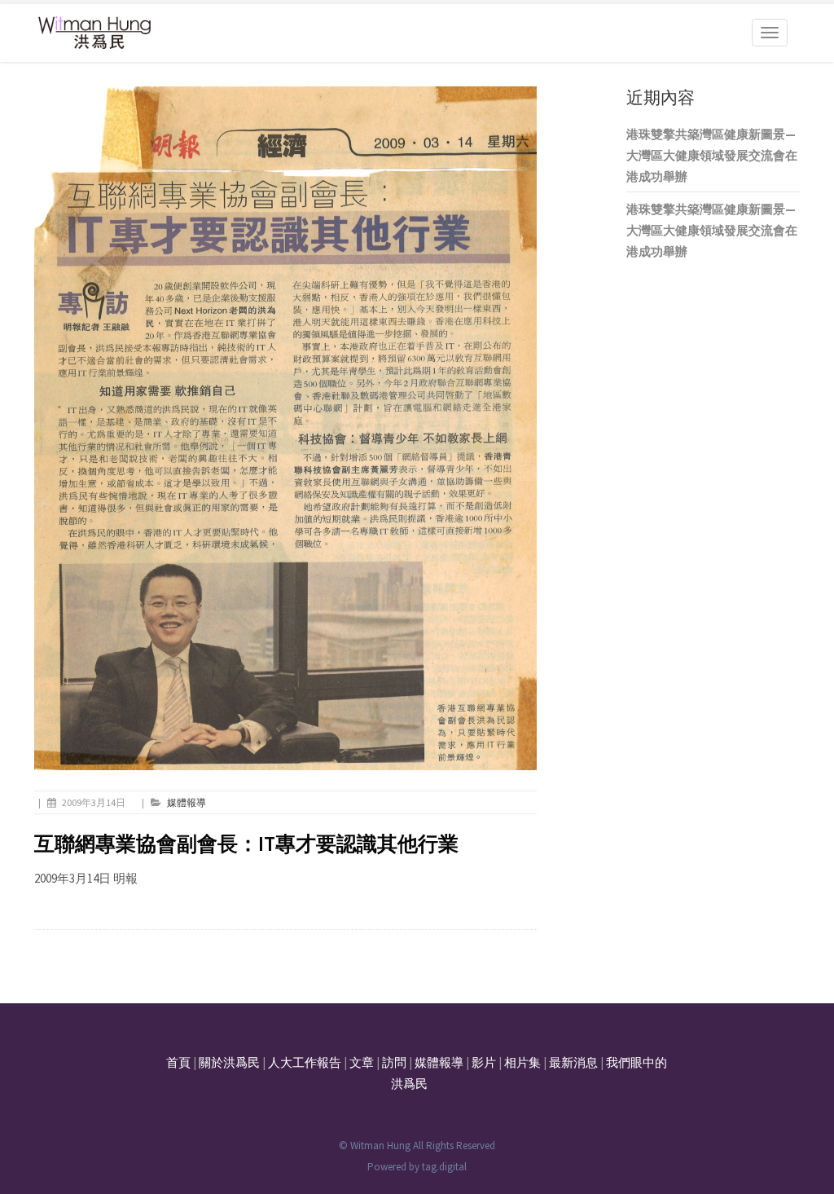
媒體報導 (186, 802)
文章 (361, 1062)
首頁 (178, 1062)
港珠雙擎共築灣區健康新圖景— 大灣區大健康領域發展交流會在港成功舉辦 (711, 155)
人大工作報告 (304, 1062)
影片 (484, 1062)
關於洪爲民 (229, 1062)
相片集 (522, 1062)
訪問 (394, 1062)
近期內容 (660, 97)
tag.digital (444, 1167)
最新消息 (573, 1062)
